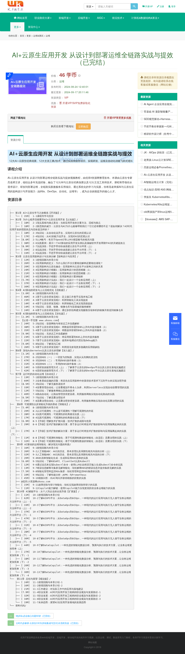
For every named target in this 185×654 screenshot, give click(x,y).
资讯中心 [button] (33, 27)
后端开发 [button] (83, 18)
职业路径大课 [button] (42, 18)
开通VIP (149, 6)
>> (11, 615)
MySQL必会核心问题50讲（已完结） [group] (34, 615)
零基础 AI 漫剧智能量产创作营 (161, 111)
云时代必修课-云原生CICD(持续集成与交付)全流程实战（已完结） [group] (48, 623)
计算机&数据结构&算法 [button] (144, 18)
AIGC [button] (100, 18)
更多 (29, 35)
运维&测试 (38, 35)
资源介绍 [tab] (15, 139)
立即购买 (83, 126)
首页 (22, 35)
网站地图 (92, 642)
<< (11, 623)
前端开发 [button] (64, 18)
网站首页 (21, 18)
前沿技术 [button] (117, 18)
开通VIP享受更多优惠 (118, 117)
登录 (173, 6)
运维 (48, 35)
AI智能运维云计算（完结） (159, 182)
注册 (161, 6)
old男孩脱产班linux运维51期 (160, 211)
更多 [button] (16, 27)
